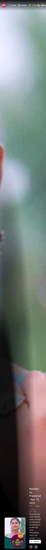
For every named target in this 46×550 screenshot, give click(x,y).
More (38, 538)
